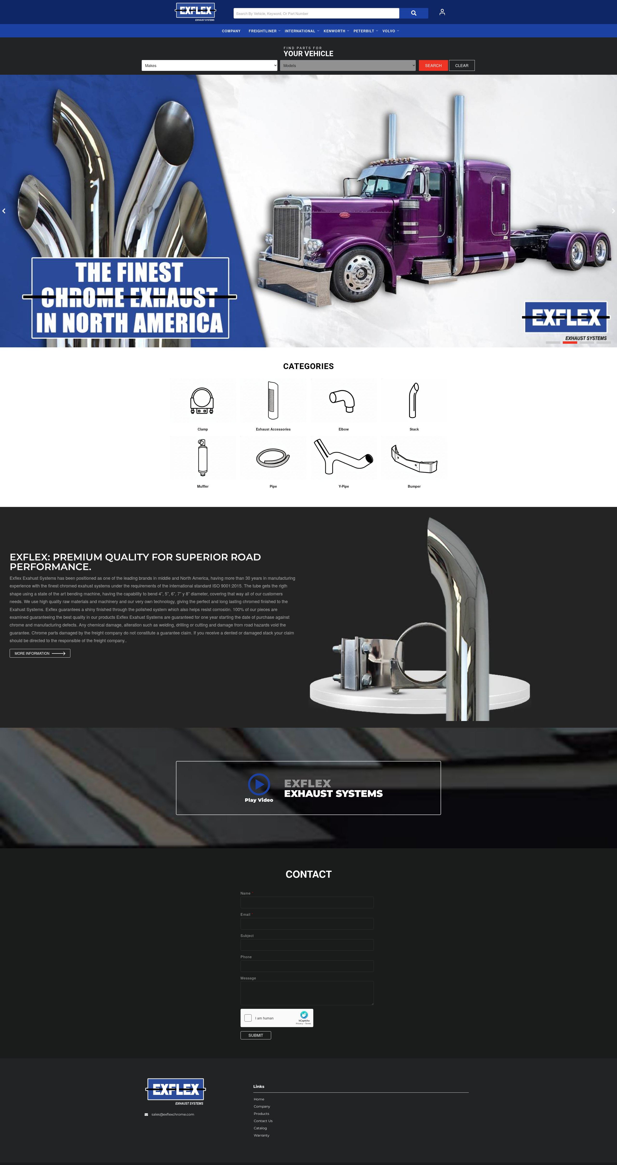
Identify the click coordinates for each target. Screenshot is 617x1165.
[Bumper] (414, 457)
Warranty (261, 1135)
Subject (247, 935)
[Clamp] (202, 400)
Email (247, 914)
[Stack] (414, 400)
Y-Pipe (344, 486)
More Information (32, 653)
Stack (414, 429)
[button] (331, 13)
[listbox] (209, 65)
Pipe (273, 486)
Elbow (344, 429)
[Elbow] (343, 400)
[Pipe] (273, 457)
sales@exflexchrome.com (173, 1114)
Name (247, 893)
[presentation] (3, 211)
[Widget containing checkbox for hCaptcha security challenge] (277, 1018)
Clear (462, 65)
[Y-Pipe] (343, 457)
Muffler (202, 486)
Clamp (203, 429)
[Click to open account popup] (442, 12)
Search (433, 65)
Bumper (414, 486)
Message (248, 977)
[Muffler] (202, 457)
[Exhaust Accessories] (273, 400)
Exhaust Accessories (273, 429)
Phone (246, 956)
